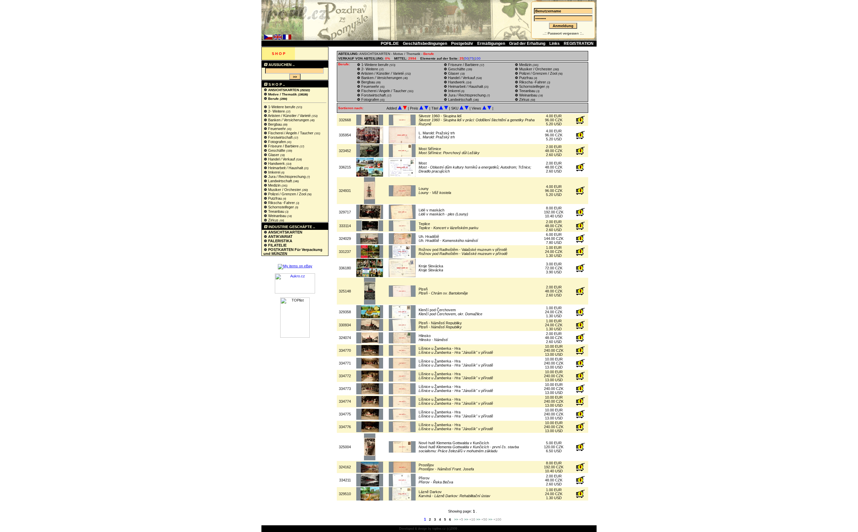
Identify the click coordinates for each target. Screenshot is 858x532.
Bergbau (275, 124)
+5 (461, 519)
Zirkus (273, 220)
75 (472, 58)
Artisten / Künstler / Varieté (289, 116)
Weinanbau (277, 216)
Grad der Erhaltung (527, 43)
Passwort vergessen (563, 33)
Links (554, 43)
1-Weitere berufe (281, 107)
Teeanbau (276, 211)
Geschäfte (276, 150)
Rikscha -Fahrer (281, 203)
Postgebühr (462, 43)
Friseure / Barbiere (283, 146)
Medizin (274, 185)
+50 (484, 519)
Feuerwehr (277, 129)
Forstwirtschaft (280, 137)
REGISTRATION (579, 43)
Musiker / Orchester (284, 190)
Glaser (273, 155)
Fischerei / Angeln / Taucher (290, 133)
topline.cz (439, 528)
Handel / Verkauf (281, 159)
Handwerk (276, 163)
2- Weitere (276, 111)
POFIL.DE (390, 43)
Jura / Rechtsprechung (287, 177)
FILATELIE (277, 245)
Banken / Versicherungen (288, 120)
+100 (497, 519)
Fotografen (277, 142)
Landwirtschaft (280, 181)
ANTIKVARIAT (280, 237)
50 (467, 58)
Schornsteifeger (281, 207)
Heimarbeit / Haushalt (285, 168)
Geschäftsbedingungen (425, 43)
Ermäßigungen (491, 43)
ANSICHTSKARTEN (283, 90)
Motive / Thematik (282, 94)
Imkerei (274, 172)
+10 (472, 519)
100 (478, 58)
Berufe (273, 99)
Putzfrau (275, 198)
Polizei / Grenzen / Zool (287, 194)
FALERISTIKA (279, 241)
